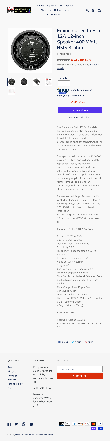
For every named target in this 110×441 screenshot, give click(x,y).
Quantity (62, 78)
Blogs (10, 388)
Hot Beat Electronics (24, 434)
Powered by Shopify (44, 434)
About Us (12, 371)
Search (11, 367)
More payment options (80, 117)
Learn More (77, 95)
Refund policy (15, 383)
